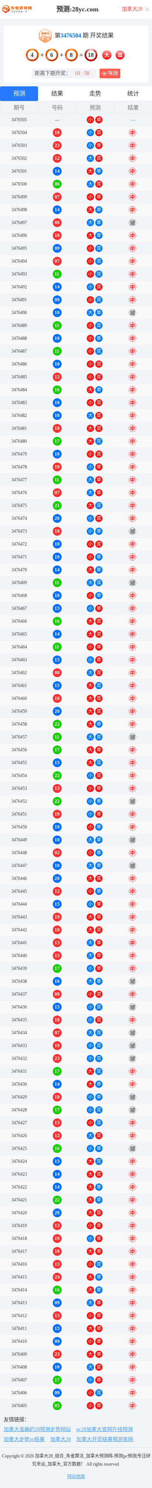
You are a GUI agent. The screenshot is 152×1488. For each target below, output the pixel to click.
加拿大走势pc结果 (24, 1439)
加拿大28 (60, 1439)
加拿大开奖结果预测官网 (104, 1439)
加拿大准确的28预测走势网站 (37, 1429)
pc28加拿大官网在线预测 (104, 1429)
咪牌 (113, 73)
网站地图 (76, 1476)
